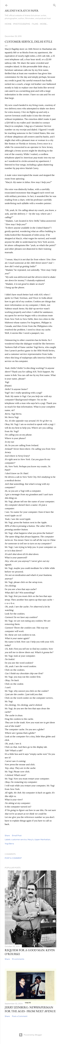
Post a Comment (13, 858)
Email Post (17, 835)
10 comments (18, 959)
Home (8, 24)
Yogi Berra (9, 843)
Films (35, 24)
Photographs (21, 24)
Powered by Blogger (33, 1035)
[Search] (54, 5)
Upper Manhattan (42, 839)
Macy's (30, 839)
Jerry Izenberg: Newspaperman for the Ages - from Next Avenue (30, 1009)
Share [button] (7, 835)
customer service (19, 839)
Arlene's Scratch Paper (21, 10)
